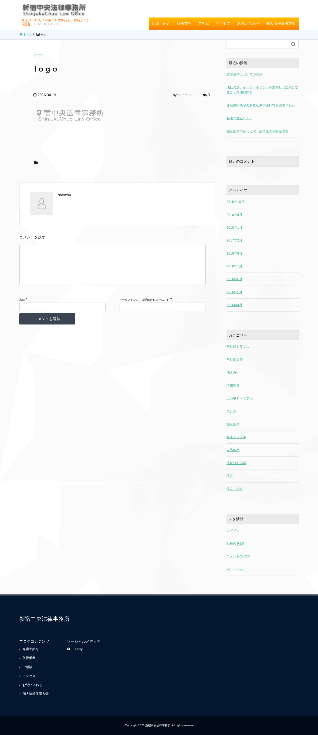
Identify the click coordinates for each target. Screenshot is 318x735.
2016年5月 (234, 292)
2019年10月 (235, 202)
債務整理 (233, 385)
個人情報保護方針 (281, 23)
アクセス (223, 23)
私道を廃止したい (240, 118)
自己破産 (233, 450)
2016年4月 (234, 305)
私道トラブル (236, 437)
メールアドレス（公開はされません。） (144, 299)
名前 (22, 299)
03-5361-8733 (47, 24)
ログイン (233, 530)
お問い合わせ (248, 23)
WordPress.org (238, 569)
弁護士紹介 (161, 23)
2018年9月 (234, 215)
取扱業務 (184, 23)
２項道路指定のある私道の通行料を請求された (261, 105)
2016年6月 (234, 279)
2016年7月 (234, 266)
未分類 (231, 411)
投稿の (235, 543)
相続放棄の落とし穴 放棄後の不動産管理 (257, 131)
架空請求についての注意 (244, 74)
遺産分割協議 (236, 463)
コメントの (238, 556)
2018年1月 (234, 227)
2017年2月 (234, 240)
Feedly (78, 649)
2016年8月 (234, 253)
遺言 (230, 476)
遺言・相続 (235, 489)
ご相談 (203, 23)
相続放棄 (233, 424)
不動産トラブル (238, 347)
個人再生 (233, 372)
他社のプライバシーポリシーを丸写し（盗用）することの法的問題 (262, 89)
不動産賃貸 (235, 360)
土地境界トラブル (240, 398)
